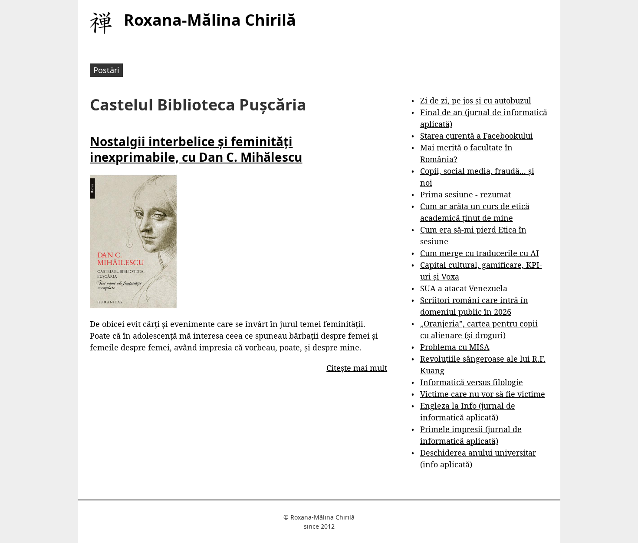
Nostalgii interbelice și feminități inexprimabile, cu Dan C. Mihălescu (196, 149)
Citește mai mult (356, 368)
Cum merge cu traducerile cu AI (479, 253)
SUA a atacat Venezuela (463, 288)
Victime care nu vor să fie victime (482, 394)
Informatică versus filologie (471, 382)
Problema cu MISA (455, 347)
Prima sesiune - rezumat (465, 194)
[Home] (101, 23)
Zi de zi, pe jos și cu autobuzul (475, 100)
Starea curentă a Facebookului (476, 135)
